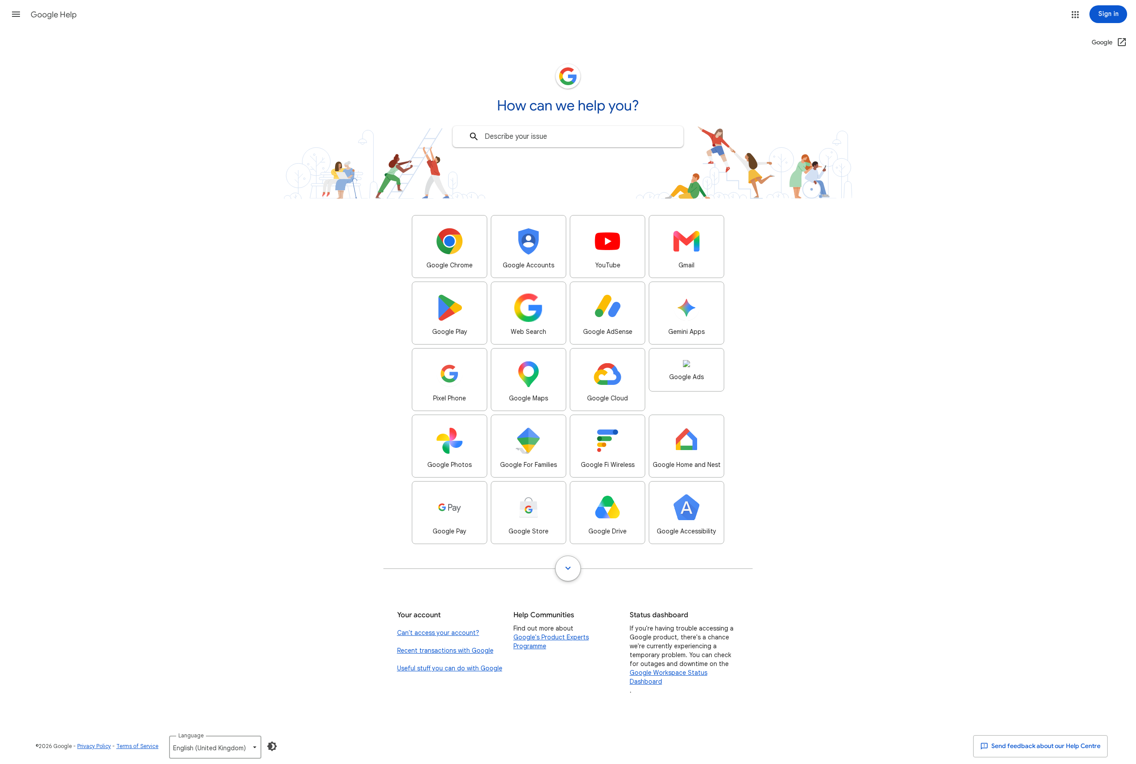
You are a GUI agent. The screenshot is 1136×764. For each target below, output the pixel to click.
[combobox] (568, 136)
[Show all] (568, 568)
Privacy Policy (94, 746)
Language (191, 735)
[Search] (474, 136)
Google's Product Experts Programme (551, 641)
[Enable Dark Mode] (272, 746)
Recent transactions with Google (445, 650)
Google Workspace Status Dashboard (668, 677)
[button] (16, 14)
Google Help (54, 15)
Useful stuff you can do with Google (449, 668)
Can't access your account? (438, 633)
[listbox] (215, 747)
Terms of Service (137, 746)
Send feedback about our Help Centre (1045, 746)
